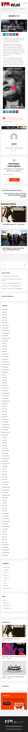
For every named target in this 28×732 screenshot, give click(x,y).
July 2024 (4, 375)
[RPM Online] (10, 4)
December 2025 (5, 330)
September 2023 (6, 401)
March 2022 (4, 448)
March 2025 (4, 354)
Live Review (6, 577)
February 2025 (5, 356)
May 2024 (4, 380)
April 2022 (4, 445)
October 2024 (5, 367)
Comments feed (7, 605)
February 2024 (5, 388)
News (5, 8)
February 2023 (5, 419)
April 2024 (4, 382)
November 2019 (5, 521)
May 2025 (4, 348)
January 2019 (5, 547)
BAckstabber (7, 118)
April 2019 (4, 539)
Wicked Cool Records (7, 121)
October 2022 (5, 429)
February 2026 (5, 325)
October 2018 (5, 555)
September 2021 (6, 463)
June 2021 (4, 471)
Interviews (5, 575)
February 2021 (5, 482)
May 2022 (4, 442)
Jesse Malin (13, 118)
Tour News (5, 585)
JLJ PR (17, 118)
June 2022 (4, 440)
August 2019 (5, 529)
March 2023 (4, 416)
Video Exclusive (7, 588)
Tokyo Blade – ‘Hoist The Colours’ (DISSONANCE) (12, 288)
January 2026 (5, 327)
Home (2, 8)
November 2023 (5, 395)
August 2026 (5, 309)
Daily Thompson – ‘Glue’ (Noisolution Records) (11, 285)
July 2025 (4, 343)
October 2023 (5, 398)
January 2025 (5, 359)
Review (5, 583)
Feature (5, 572)
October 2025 (5, 335)
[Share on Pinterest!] (17, 34)
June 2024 (4, 377)
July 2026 (4, 312)
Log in (4, 600)
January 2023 (5, 422)
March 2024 (4, 385)
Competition (6, 570)
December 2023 (5, 393)
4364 (16, 145)
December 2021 (5, 456)
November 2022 (5, 427)
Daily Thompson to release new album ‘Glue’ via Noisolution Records (13, 248)
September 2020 (6, 495)
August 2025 (5, 341)
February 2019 (5, 544)
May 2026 (4, 317)
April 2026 (4, 320)
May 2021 (4, 474)
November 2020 (5, 489)
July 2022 (4, 437)
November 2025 (5, 333)
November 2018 (5, 552)
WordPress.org (6, 608)
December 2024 (5, 361)
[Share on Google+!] (10, 34)
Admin (14, 144)
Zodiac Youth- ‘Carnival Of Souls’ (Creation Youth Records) (12, 279)
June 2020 (4, 503)
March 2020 (4, 510)
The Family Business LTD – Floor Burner (13, 224)
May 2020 (4, 505)
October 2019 (5, 523)
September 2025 (6, 338)
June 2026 (4, 314)
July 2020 (4, 500)
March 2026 (4, 322)
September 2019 (6, 526)
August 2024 (5, 372)
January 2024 (5, 390)
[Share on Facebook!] (4, 34)
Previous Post (5, 188)
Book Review (6, 567)
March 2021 (4, 479)
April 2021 (4, 476)
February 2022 (5, 450)
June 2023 (4, 408)
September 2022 (6, 432)
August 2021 (5, 466)
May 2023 (4, 411)
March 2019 (4, 542)
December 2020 (5, 487)
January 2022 (5, 453)
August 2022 (5, 435)
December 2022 (5, 424)
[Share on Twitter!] (7, 34)
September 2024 (6, 369)
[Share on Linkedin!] (14, 34)
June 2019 (4, 534)
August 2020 (5, 497)
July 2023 (4, 406)
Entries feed (6, 603)
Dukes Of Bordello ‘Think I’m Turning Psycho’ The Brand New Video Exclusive (15, 195)
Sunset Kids (15, 119)
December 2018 (5, 550)
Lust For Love (10, 119)
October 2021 (5, 461)
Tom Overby (20, 119)
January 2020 (5, 516)
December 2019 (5, 518)
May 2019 (4, 537)
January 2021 (5, 484)
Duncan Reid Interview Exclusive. (12, 190)
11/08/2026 (5, 251)
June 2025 (4, 346)
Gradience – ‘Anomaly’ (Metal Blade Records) (11, 283)
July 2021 (4, 469)
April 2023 (4, 414)
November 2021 (5, 458)
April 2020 (4, 508)
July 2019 (4, 531)
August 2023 (5, 403)
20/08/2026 (5, 226)
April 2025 (4, 351)
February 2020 (5, 513)
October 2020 (5, 492)
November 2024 (5, 364)
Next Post (23, 192)
